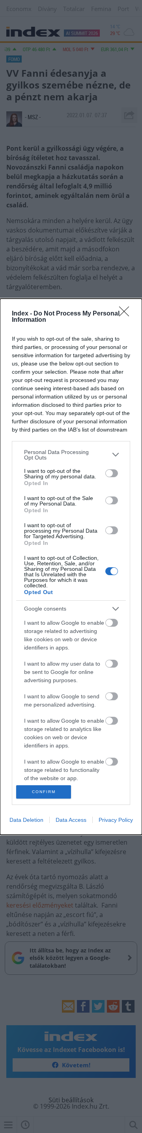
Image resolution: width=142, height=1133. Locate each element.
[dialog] (71, 567)
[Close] (126, 313)
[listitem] (71, 454)
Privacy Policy (116, 820)
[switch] (111, 473)
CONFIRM (44, 792)
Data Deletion (26, 820)
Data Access (71, 820)
